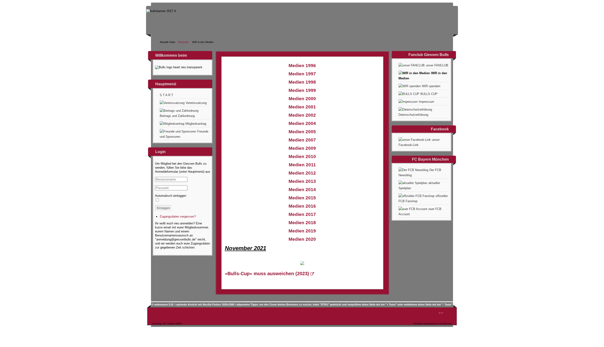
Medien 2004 (302, 123)
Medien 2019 (302, 230)
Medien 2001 (302, 106)
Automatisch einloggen (170, 195)
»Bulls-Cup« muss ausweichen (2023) (267, 273)
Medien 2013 (302, 181)
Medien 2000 (302, 98)
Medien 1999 (302, 90)
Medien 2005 (302, 131)
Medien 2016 (302, 206)
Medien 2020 (302, 239)
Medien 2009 (302, 148)
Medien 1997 (302, 73)
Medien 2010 (302, 156)
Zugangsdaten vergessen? (178, 216)
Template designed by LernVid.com (432, 323)
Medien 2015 (302, 197)
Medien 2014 (302, 189)
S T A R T (166, 95)
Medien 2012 (302, 173)
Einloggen (163, 208)
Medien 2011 (302, 164)
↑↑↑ (441, 313)
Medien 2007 (302, 139)
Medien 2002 (302, 115)
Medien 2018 (302, 222)
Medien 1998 (302, 82)
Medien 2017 (302, 214)
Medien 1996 (302, 65)
